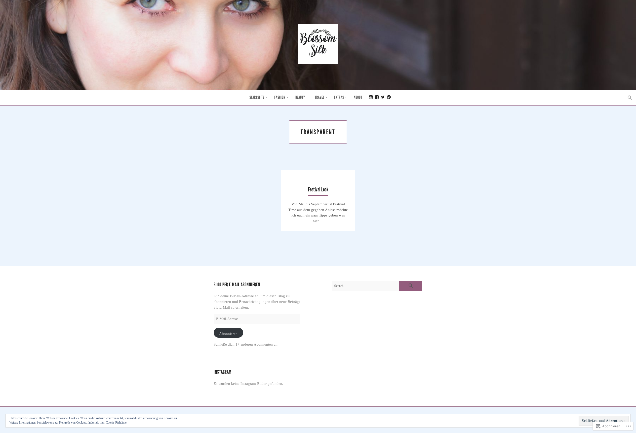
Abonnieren (228, 333)
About (358, 97)
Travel (319, 97)
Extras (339, 97)
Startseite (257, 97)
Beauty (300, 97)
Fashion (279, 97)
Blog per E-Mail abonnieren (237, 285)
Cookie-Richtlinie (116, 422)
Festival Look (318, 189)
